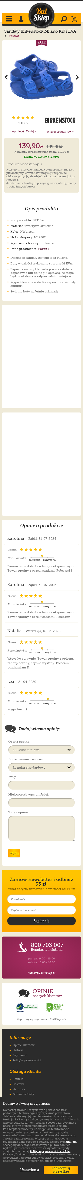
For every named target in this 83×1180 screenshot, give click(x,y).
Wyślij (14, 853)
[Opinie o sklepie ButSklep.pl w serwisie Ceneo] (55, 1007)
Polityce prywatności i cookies (50, 1151)
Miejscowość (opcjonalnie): (28, 794)
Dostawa (18, 1084)
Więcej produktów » (60, 131)
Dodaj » (31, 131)
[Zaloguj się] (21, 19)
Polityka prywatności (27, 1060)
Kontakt (18, 1079)
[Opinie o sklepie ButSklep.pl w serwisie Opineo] (27, 1007)
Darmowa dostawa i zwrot (41, 156)
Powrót (14, 36)
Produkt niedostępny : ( (24, 164)
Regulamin (20, 1055)
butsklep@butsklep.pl (42, 973)
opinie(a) (17, 131)
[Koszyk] (75, 19)
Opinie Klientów (23, 1045)
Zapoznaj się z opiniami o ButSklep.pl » (41, 1019)
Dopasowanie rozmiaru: (26, 759)
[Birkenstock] (60, 120)
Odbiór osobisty (23, 1094)
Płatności (19, 1089)
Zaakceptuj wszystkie (61, 1169)
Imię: (12, 777)
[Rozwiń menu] (9, 19)
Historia (18, 1050)
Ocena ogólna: (19, 741)
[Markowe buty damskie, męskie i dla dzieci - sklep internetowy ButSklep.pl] (41, 16)
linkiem (71, 1141)
